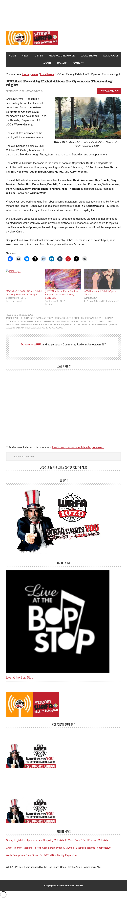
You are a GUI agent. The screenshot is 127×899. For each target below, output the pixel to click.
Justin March (99, 321)
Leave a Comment (109, 91)
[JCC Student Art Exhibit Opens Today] (102, 279)
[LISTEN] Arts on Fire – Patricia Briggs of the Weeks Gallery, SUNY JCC (61, 294)
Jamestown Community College (73, 321)
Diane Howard (88, 317)
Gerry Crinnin (25, 321)
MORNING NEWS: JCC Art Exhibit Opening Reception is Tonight (24, 292)
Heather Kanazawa (44, 321)
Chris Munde (28, 317)
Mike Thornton (56, 324)
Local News (26, 314)
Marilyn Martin (23, 324)
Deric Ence (73, 317)
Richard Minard (100, 324)
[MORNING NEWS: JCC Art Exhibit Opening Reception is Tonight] (24, 279)
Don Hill (101, 317)
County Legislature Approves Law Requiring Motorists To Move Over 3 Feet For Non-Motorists (57, 840)
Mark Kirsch (40, 324)
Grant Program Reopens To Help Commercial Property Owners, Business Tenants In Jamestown (58, 847)
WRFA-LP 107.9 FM (63, 13)
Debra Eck (60, 317)
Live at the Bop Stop (19, 677)
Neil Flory (71, 324)
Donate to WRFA (31, 344)
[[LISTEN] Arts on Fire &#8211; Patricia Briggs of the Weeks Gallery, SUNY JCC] (63, 279)
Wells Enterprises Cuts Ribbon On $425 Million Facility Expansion (41, 855)
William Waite (40, 327)
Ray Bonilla (84, 324)
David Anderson (45, 317)
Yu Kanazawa (56, 327)
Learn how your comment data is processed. (78, 447)
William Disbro (24, 327)
